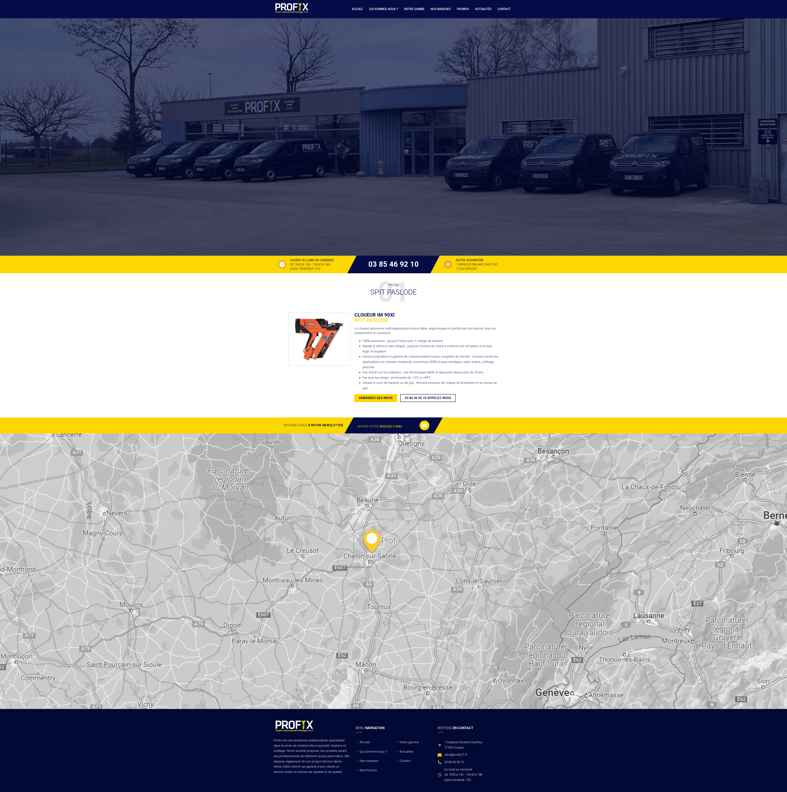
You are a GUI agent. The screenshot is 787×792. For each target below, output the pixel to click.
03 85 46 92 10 (393, 264)
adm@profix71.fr (455, 755)
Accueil (357, 9)
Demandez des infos (376, 398)
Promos (463, 9)
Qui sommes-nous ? (383, 9)
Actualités (483, 9)
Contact (504, 9)
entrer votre (380, 426)
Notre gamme (414, 9)
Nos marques (441, 9)
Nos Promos (368, 770)
